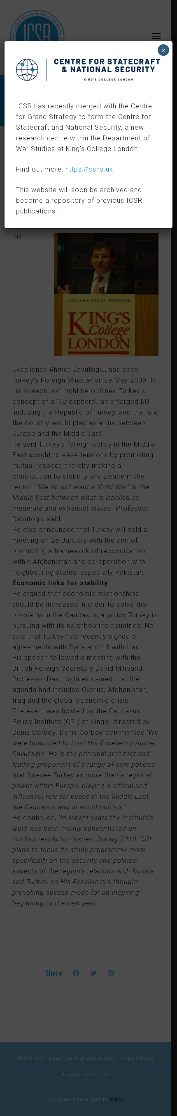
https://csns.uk (89, 169)
